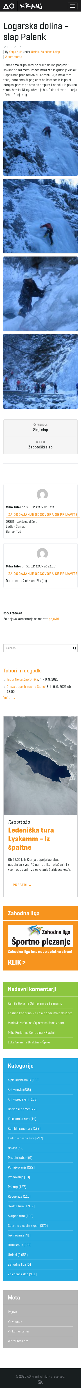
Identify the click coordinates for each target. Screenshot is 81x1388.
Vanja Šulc (15, 52)
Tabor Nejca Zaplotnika (22, 679)
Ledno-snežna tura (21, 1138)
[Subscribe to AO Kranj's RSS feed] (40, 1382)
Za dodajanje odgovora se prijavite (42, 514)
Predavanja (15, 1177)
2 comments (13, 57)
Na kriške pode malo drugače (52, 1013)
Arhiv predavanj (18, 1099)
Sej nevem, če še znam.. (46, 1003)
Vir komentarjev (18, 1331)
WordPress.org (18, 1341)
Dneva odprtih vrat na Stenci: (26, 687)
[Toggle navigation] (73, 6)
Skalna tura (16, 1206)
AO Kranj (22, 5)
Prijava (12, 1312)
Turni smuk (15, 1245)
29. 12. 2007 (12, 47)
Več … (9, 698)
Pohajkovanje (17, 1167)
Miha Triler (13, 507)
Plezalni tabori (17, 1158)
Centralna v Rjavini (41, 1033)
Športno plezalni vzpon (23, 1226)
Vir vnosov (15, 1322)
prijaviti (54, 619)
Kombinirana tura (20, 1129)
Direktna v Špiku (39, 1042)
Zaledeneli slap (50, 52)
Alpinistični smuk (19, 1080)
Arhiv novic (15, 1090)
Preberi (22, 885)
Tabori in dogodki (22, 670)
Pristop (13, 1187)
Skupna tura (16, 1216)
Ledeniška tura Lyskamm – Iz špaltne (31, 839)
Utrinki (35, 52)
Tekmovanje (16, 1235)
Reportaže (15, 1196)
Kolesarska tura (19, 1119)
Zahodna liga (24, 913)
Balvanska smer (19, 1109)
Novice (12, 1148)
